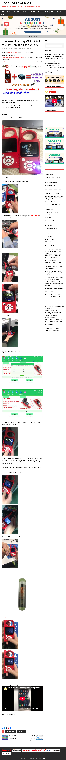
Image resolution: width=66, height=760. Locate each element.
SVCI (46, 321)
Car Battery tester (49, 180)
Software (17, 11)
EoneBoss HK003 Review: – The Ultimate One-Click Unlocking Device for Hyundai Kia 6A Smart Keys (54, 283)
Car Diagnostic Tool (50, 185)
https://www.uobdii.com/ (56, 330)
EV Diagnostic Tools (50, 199)
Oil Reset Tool (48, 225)
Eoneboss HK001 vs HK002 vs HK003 (54, 299)
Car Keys (47, 191)
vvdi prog (47, 317)
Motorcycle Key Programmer (52, 215)
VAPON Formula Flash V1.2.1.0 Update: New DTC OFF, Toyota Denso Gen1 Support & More (53, 262)
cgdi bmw (52, 317)
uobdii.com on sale (49, 239)
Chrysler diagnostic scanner (52, 193)
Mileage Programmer (50, 209)
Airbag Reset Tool (49, 172)
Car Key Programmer (26, 48)
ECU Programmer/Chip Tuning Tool (54, 196)
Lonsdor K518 (48, 308)
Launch (53, 11)
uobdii (16, 48)
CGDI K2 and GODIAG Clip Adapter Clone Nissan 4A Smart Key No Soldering (54, 251)
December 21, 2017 (8, 48)
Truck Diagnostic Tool (50, 233)
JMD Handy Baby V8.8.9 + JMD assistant (14, 57)
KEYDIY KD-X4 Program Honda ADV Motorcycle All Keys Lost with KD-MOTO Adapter (54, 272)
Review (8, 11)
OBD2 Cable (48, 217)
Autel (39, 11)
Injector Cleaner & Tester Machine (53, 204)
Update (25, 11)
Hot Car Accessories (50, 201)
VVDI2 (53, 306)
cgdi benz (47, 319)
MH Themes (42, 758)
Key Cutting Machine (50, 207)
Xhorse (59, 11)
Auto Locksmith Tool (50, 174)
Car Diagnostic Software (51, 182)
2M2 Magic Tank (58, 319)
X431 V (51, 319)
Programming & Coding (51, 228)
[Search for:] (54, 46)
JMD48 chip (34, 61)
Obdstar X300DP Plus (55, 310)
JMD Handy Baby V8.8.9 (10, 61)
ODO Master (58, 321)
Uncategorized (48, 236)
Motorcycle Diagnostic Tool (52, 212)
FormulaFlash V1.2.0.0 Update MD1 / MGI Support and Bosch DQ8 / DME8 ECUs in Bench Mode (54, 290)
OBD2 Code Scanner (50, 220)
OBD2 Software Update (51, 223)
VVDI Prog (47, 310)
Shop (2, 14)
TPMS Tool (47, 231)
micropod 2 (47, 315)
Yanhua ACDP (57, 312)
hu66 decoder (48, 314)
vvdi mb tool (54, 315)
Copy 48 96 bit (21, 731)
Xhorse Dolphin (51, 321)
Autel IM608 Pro (59, 306)
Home (2, 11)
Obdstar (46, 11)
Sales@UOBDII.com (53, 328)
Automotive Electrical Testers (52, 177)
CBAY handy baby (10, 731)
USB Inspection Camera (51, 242)
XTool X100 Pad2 (49, 312)
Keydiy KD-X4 (48, 306)
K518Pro (33, 11)
